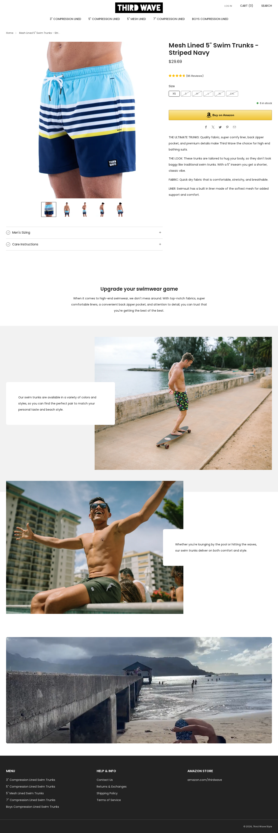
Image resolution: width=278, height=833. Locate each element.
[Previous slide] (14, 120)
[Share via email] (234, 127)
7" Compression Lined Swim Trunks (30, 800)
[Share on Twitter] (220, 127)
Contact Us (105, 780)
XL (219, 93)
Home (9, 33)
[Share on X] (213, 127)
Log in (228, 6)
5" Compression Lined (104, 19)
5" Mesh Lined (136, 19)
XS (174, 93)
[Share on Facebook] (206, 127)
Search (266, 6)
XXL (232, 93)
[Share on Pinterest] (227, 127)
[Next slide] (154, 120)
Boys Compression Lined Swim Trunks (32, 807)
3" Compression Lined (65, 19)
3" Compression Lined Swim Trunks (30, 780)
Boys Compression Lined (210, 19)
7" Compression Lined (169, 19)
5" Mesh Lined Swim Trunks (25, 793)
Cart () (246, 6)
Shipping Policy (107, 793)
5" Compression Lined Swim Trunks (30, 787)
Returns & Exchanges (112, 787)
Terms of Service (109, 800)
